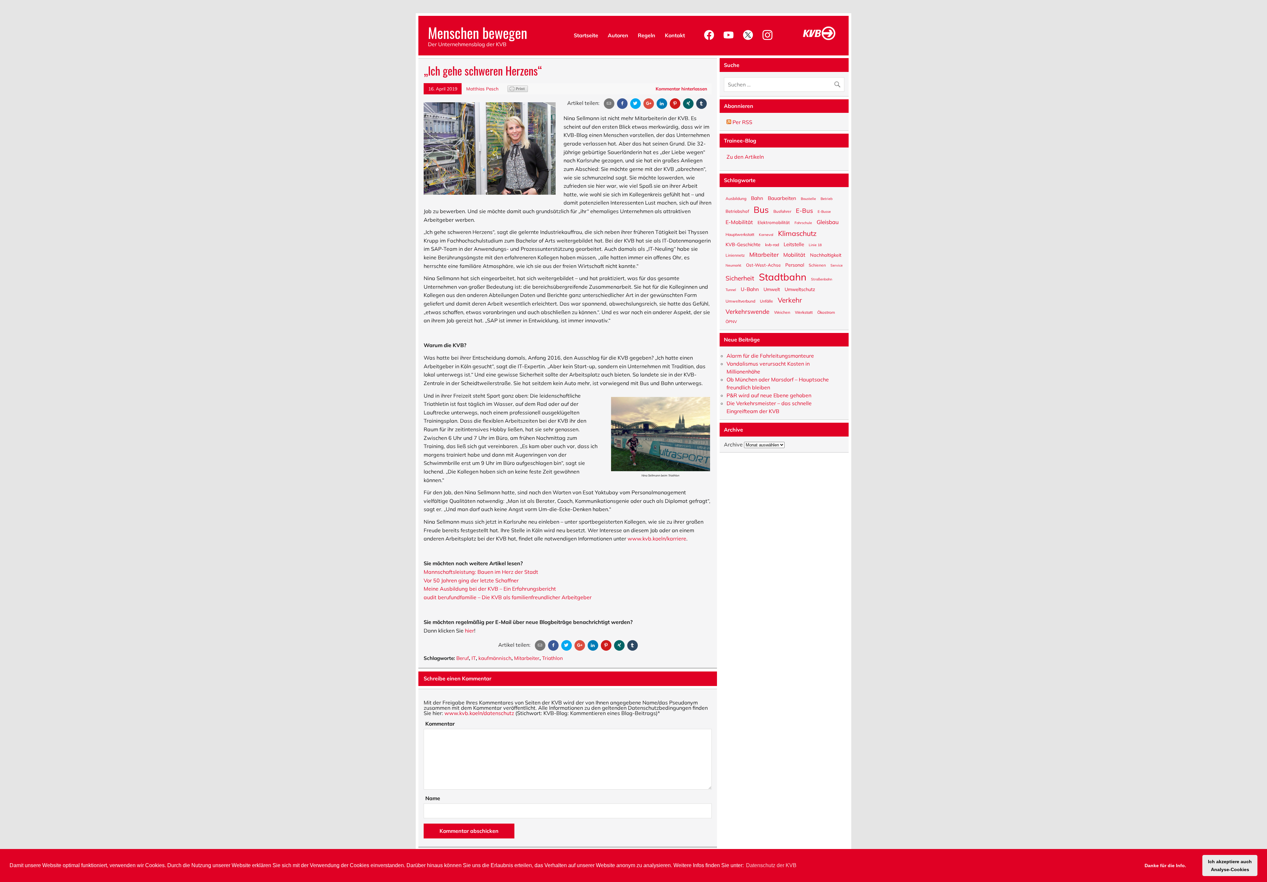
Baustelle (808, 198)
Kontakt (675, 35)
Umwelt (771, 289)
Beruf (462, 658)
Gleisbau (828, 221)
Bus (761, 209)
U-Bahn (750, 289)
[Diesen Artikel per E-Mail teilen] (609, 103)
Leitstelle (794, 244)
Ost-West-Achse (763, 264)
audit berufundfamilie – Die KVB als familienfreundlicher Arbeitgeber (508, 597)
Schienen (817, 265)
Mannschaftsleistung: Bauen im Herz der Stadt (481, 572)
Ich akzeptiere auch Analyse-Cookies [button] (1230, 865)
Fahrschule (803, 222)
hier (469, 630)
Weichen (782, 312)
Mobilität (794, 254)
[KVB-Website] (819, 40)
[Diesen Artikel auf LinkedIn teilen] (662, 103)
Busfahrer (782, 211)
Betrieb (826, 198)
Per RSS (741, 122)
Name (432, 798)
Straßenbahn (821, 279)
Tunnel (731, 289)
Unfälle (766, 301)
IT (473, 658)
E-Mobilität (739, 222)
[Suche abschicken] (838, 83)
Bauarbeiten (782, 198)
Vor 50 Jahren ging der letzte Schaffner (471, 580)
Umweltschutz (800, 289)
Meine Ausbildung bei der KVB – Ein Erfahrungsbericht (490, 588)
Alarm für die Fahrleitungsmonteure (770, 355)
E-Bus (804, 210)
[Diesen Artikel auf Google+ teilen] (648, 103)
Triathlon (552, 658)
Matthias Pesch (482, 88)
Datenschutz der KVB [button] (771, 865)
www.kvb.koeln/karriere (657, 538)
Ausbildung (736, 198)
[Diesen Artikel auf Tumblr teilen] (701, 103)
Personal (794, 264)
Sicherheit (740, 277)
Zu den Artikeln (745, 156)
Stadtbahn (782, 276)
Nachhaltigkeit (825, 254)
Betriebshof (737, 211)
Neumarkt (733, 265)
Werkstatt (804, 312)
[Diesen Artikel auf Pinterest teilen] (675, 103)
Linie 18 (815, 245)
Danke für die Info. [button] (1165, 865)
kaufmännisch (494, 658)
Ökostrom (826, 312)
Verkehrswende (747, 311)
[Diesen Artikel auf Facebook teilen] (622, 103)
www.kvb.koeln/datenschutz (479, 713)
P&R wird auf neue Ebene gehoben (769, 395)
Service (836, 265)
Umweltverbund (740, 301)
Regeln (646, 35)
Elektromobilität (774, 222)
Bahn (757, 198)
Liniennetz (735, 255)
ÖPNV (731, 321)
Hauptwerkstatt (740, 234)
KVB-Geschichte (743, 244)
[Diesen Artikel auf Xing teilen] (688, 103)
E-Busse (824, 211)
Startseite (586, 35)
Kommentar (440, 723)
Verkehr (790, 300)
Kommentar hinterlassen (681, 88)
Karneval (766, 234)
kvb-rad (772, 244)
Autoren (618, 35)
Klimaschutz (797, 233)
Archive (733, 444)
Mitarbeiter (526, 658)
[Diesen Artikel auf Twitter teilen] (635, 103)
